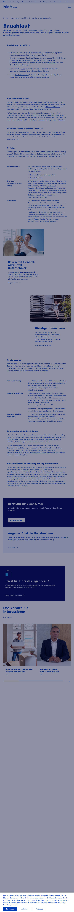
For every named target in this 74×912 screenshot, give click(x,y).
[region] (37, 902)
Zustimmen (10, 909)
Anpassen (39, 909)
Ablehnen (24, 909)
